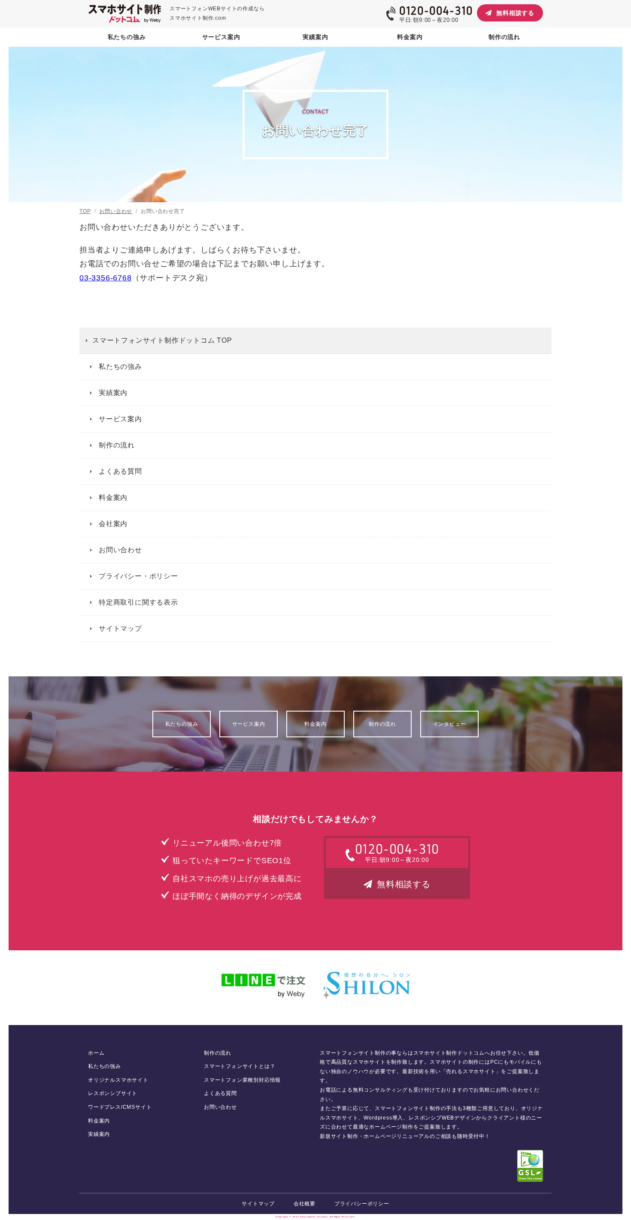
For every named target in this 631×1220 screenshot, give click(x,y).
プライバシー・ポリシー (138, 576)
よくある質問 (120, 471)
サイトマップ (120, 628)
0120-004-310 (436, 10)
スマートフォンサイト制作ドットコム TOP (162, 340)
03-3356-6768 (105, 278)
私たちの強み (120, 366)
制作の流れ (117, 445)
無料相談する (515, 12)
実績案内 (113, 392)
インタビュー (449, 724)
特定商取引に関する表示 (138, 602)
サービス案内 (120, 419)
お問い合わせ (120, 550)
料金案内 (113, 497)
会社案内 (113, 523)
